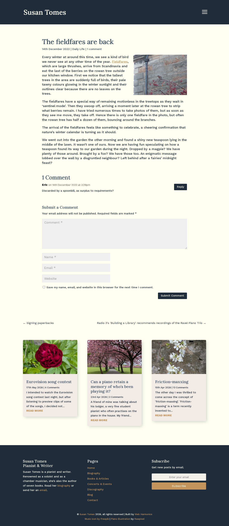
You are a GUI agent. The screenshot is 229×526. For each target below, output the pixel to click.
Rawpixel (139, 519)
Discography (95, 489)
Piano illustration (120, 519)
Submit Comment (172, 295)
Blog (90, 494)
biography (63, 485)
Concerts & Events (99, 484)
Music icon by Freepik (97, 519)
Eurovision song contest (49, 381)
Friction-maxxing (171, 381)
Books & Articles (98, 478)
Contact (92, 500)
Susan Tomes (87, 514)
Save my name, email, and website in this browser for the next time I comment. (100, 287)
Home (91, 468)
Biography (93, 473)
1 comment (94, 49)
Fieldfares (120, 61)
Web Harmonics (143, 514)
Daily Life (78, 49)
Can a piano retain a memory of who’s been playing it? (112, 386)
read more (34, 410)
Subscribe (179, 486)
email (43, 490)
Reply (180, 186)
